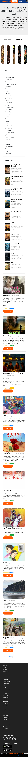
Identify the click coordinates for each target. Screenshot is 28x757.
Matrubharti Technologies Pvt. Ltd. (16, 753)
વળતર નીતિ (5, 673)
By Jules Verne (12, 600)
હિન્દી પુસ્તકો (5, 695)
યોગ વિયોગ (7, 491)
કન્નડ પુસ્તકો (5, 708)
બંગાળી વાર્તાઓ (5, 723)
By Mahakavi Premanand (16, 416)
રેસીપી (7, 121)
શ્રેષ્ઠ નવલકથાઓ (6, 681)
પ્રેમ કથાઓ (9, 102)
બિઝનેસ (8, 139)
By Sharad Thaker (20, 453)
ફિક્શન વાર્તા (9, 79)
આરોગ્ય (8, 116)
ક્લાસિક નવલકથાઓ (11, 84)
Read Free (8, 311)
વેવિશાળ (6, 563)
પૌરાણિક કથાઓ (9, 130)
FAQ (4, 674)
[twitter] (10, 738)
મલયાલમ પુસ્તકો (6, 707)
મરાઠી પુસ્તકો (5, 699)
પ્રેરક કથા (8, 82)
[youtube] (13, 738)
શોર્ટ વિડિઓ (5, 687)
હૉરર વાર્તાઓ (9, 125)
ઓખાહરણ (7, 416)
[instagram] (7, 738)
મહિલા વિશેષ (9, 98)
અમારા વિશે (5, 665)
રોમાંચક (8, 135)
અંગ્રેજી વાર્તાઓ (6, 721)
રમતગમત (8, 142)
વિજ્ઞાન (7, 149)
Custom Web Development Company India (19, 755)
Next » (10, 656)
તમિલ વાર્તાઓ (5, 726)
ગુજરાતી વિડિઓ (6, 683)
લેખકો (4, 685)
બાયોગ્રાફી (8, 119)
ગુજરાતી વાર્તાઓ (6, 717)
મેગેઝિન (8, 91)
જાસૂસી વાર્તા (9, 105)
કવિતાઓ (8, 93)
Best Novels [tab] (18, 39)
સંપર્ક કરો (4, 667)
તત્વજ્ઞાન (8, 114)
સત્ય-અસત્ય (7, 295)
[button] (16, 1)
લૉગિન (21, 1)
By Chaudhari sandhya (14, 336)
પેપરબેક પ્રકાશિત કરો (7, 689)
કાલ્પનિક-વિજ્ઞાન (10, 137)
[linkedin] (15, 738)
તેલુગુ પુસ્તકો (5, 703)
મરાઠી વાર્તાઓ (5, 719)
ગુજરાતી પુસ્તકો (6, 697)
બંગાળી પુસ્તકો (5, 705)
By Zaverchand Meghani (14, 563)
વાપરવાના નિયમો (6, 671)
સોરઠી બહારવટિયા (9, 528)
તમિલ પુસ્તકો (5, 701)
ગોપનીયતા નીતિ (6, 669)
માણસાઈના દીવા (8, 638)
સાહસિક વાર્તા (9, 109)
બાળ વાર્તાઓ (9, 86)
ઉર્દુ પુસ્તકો (5, 710)
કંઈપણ (7, 151)
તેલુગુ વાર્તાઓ (5, 728)
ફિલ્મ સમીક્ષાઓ (9, 128)
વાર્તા (7, 75)
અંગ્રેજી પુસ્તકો (6, 693)
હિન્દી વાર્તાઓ (5, 715)
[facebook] (4, 738)
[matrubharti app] (27, 1)
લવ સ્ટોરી (6, 336)
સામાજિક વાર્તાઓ (10, 107)
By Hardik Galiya (10, 375)
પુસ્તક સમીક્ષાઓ (10, 132)
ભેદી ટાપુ (6, 600)
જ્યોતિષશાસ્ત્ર (9, 146)
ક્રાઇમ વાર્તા (8, 153)
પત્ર (7, 123)
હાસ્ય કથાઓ (9, 89)
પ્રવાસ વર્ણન (9, 95)
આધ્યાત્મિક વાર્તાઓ (10, 77)
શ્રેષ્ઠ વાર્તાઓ (5, 679)
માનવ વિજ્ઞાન (9, 112)
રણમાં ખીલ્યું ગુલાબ (9, 453)
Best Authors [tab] (7, 39)
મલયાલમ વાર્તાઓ (6, 724)
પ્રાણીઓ (8, 144)
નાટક (7, 100)
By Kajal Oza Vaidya (16, 295)
